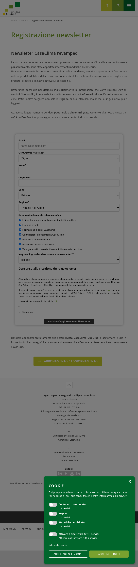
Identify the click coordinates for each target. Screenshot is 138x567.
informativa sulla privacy (113, 495)
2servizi (64, 508)
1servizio (65, 517)
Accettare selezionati (68, 554)
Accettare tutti (109, 554)
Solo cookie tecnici (58, 545)
